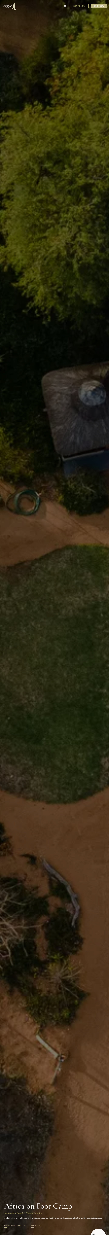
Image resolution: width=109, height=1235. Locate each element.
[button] (65, 6)
